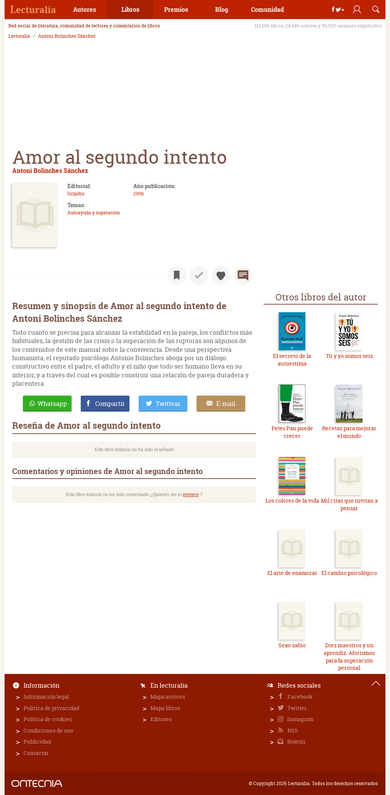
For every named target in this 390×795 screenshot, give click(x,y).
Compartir (110, 403)
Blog (221, 9)
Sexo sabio (292, 645)
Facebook (299, 696)
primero (191, 494)
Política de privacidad (51, 708)
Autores (84, 9)
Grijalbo (76, 193)
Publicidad (37, 741)
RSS (292, 730)
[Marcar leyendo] (177, 275)
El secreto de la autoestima (292, 359)
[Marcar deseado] (221, 275)
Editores (161, 719)
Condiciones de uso (48, 730)
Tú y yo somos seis (349, 355)
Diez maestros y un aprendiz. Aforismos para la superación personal (349, 656)
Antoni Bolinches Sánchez (67, 36)
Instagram (299, 719)
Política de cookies (48, 719)
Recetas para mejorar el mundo (349, 432)
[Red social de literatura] (33, 9)
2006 (138, 193)
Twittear (168, 403)
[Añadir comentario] (243, 275)
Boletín (295, 741)
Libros (130, 9)
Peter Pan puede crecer (292, 432)
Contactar (36, 753)
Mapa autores (167, 696)
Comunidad (267, 9)
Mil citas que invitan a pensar (349, 504)
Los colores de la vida (292, 500)
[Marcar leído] (199, 275)
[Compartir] (337, 9)
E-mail (225, 403)
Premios (176, 9)
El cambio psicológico (349, 572)
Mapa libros (165, 708)
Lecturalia (19, 36)
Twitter (296, 708)
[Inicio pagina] (375, 683)
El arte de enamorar (292, 572)
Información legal (46, 696)
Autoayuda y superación (93, 212)
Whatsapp (52, 403)
